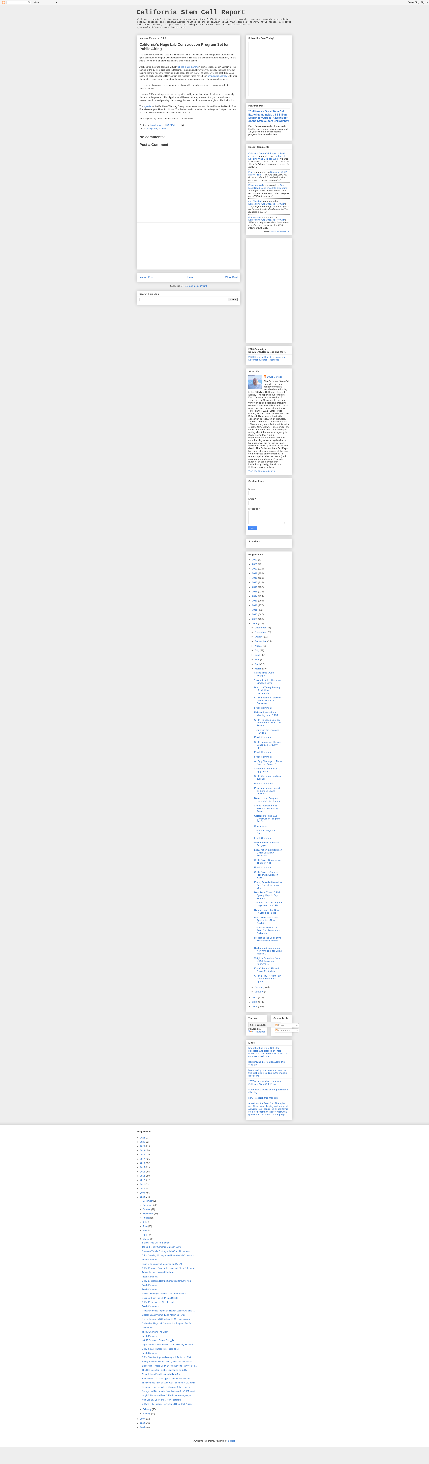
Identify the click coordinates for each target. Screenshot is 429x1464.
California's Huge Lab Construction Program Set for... (267, 818)
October (259, 636)
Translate (260, 1031)
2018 (255, 578)
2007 (255, 997)
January (259, 991)
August (259, 646)
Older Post (231, 277)
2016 (255, 587)
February (260, 987)
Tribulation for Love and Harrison (157, 1272)
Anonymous (254, 217)
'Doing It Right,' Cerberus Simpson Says (267, 681)
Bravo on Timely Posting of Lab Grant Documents (267, 690)
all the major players (188, 67)
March (258, 668)
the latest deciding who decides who (266, 157)
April (257, 664)
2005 (255, 1006)
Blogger (231, 1441)
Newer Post (146, 277)
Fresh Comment (262, 707)
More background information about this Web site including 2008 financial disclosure (267, 1073)
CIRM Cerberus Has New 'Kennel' (158, 1302)
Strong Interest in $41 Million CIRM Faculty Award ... (266, 808)
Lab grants (152, 128)
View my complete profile (261, 471)
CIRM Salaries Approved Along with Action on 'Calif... (267, 875)
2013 (255, 600)
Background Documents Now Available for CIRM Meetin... (268, 951)
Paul (250, 172)
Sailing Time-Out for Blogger (264, 674)
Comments (284, 1030)
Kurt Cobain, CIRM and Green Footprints (266, 970)
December (261, 627)
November (261, 632)
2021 (255, 564)
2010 (255, 614)
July (257, 650)
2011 (255, 610)
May (257, 659)
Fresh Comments (263, 783)
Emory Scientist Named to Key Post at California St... (268, 885)
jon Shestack (255, 201)
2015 (255, 591)
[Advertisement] (188, 246)
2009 (255, 619)
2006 (255, 1002)
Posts (281, 1025)
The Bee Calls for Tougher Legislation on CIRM (268, 904)
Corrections (260, 826)
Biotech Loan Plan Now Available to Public (266, 911)
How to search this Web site (263, 1097)
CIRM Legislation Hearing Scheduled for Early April (267, 745)
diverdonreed (255, 185)
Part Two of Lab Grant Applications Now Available (266, 920)
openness (163, 128)
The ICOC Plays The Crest (155, 1332)
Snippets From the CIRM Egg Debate (267, 770)
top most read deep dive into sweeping (267, 186)
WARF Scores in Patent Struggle (158, 1340)
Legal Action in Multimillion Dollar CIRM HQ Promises (268, 852)
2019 (255, 573)
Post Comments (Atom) (195, 286)
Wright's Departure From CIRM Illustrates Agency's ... (267, 961)
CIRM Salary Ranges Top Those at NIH (267, 861)
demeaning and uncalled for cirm (266, 203)
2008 (255, 623)
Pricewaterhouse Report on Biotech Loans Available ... (267, 791)
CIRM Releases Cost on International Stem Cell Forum (267, 723)
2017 (255, 582)
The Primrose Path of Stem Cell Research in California (267, 930)
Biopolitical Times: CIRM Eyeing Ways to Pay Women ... (267, 895)
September (261, 641)
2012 (255, 605)
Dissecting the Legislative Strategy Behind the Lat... (267, 940)
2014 (255, 596)
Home (189, 277)
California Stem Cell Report (191, 12)
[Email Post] (182, 125)
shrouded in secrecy (217, 76)
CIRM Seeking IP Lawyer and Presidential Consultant (267, 700)
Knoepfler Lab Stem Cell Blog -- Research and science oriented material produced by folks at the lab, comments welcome (268, 1052)
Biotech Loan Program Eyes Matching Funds (267, 799)
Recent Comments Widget (279, 231)
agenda (147, 106)
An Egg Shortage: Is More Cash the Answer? (268, 762)
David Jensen (275, 376)
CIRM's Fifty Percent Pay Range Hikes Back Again (267, 978)
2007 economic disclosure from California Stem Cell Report (265, 1082)
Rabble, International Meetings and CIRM (266, 714)
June (258, 655)
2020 (255, 568)
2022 (255, 559)
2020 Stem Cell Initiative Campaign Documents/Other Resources (267, 358)
